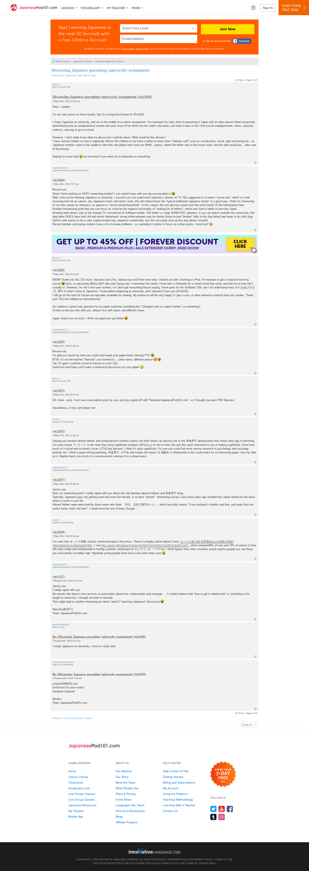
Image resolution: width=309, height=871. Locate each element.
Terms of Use (128, 49)
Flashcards (75, 782)
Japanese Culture (82, 61)
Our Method (124, 771)
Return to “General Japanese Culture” (73, 718)
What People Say (127, 788)
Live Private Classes (81, 794)
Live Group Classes (81, 799)
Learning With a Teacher (179, 805)
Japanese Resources (82, 805)
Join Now (227, 29)
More (136, 8)
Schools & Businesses (130, 811)
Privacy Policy (142, 49)
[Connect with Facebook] (242, 41)
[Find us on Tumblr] (213, 817)
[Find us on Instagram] (221, 817)
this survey (108, 545)
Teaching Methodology (178, 799)
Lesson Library (78, 777)
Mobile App (75, 816)
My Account (170, 788)
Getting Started (173, 777)
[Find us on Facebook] (230, 809)
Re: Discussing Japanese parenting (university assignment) (93, 636)
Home (72, 771)
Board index (63, 61)
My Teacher (116, 8)
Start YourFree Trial (291, 8)
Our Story (122, 777)
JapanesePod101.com (180, 859)
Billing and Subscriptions (179, 782)
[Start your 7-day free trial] (223, 774)
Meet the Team (126, 782)
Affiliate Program (127, 822)
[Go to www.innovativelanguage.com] (154, 851)
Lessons (67, 8)
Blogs (119, 816)
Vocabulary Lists (79, 788)
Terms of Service (197, 863)
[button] (253, 7)
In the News (123, 799)
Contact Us (170, 811)
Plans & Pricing (126, 794)
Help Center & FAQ (175, 771)
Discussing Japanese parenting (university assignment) (101, 70)
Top (255, 162)
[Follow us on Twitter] (213, 809)
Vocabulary (90, 8)
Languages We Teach (130, 805)
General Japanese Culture (109, 61)
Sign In (268, 7)
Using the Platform (175, 794)
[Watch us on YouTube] (221, 809)
